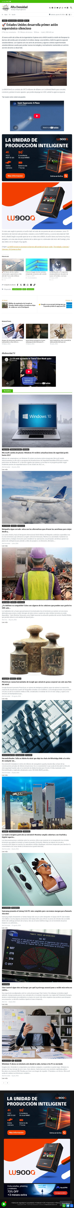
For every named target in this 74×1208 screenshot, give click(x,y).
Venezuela (21, 526)
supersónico (30, 289)
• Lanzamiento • (30, 1203)
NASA (24, 289)
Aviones (20, 20)
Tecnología (6, 984)
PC (12, 1060)
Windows (26, 449)
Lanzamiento (6, 908)
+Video (5, 20)
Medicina (12, 678)
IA (2, 14)
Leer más (5, 469)
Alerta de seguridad (8, 755)
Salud (19, 678)
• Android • (38, 1203)
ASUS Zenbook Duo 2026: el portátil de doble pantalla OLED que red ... (60, 341)
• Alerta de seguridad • (18, 1203)
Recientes (7, 391)
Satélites (13, 602)
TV (9, 14)
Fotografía (5, 678)
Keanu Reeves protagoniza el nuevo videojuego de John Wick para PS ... (35, 341)
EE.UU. (27, 20)
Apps (5, 14)
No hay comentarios (10, 32)
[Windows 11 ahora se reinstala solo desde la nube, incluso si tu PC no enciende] (37, 1032)
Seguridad (6, 449)
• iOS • (44, 1203)
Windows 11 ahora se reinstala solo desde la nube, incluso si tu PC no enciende (32, 1064)
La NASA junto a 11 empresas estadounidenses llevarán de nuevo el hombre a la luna (59, 274)
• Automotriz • (50, 1203)
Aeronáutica (12, 20)
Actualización (6, 1060)
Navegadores (20, 755)
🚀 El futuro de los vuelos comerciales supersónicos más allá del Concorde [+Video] (12, 274)
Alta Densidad (19, 7)
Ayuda (13, 14)
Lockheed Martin (17, 289)
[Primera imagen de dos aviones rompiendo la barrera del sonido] (37, 265)
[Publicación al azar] (66, 14)
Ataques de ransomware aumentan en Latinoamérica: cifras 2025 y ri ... (12, 341)
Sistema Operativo (16, 449)
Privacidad (29, 755)
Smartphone (15, 908)
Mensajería (6, 602)
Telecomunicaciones (15, 831)
